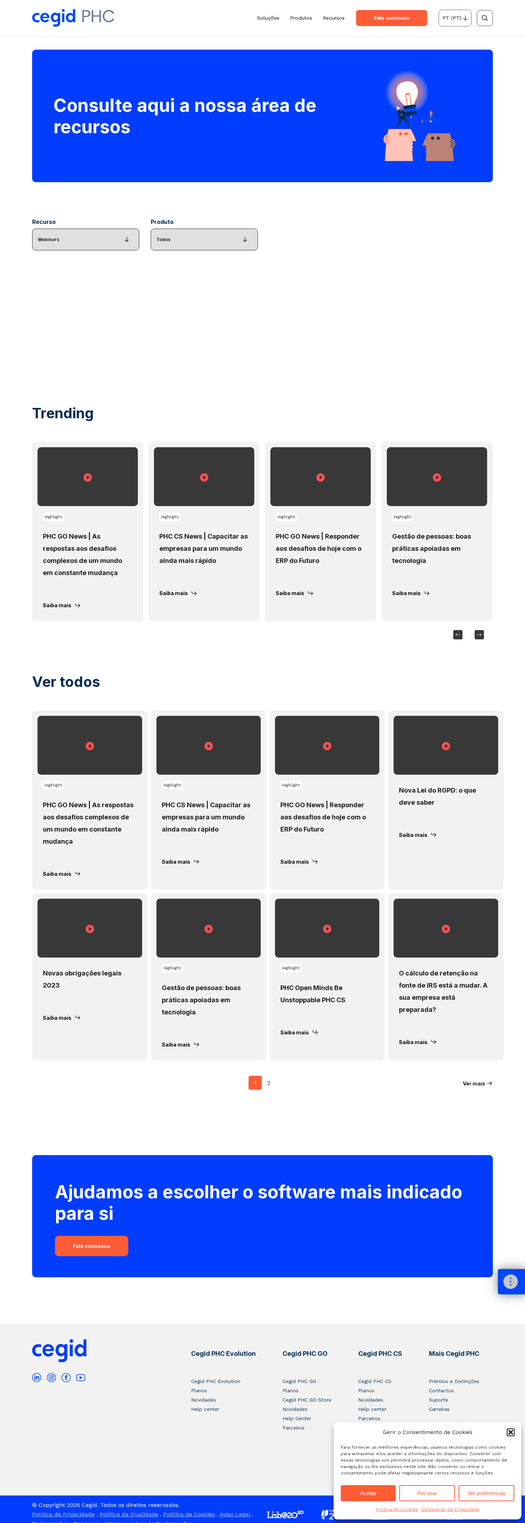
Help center (205, 1409)
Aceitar (368, 1493)
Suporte (438, 1400)
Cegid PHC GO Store (306, 1400)
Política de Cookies (397, 1509)
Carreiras (439, 1409)
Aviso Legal (235, 1514)
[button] (510, 1432)
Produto (162, 221)
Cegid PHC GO (305, 1353)
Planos (199, 1390)
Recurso (44, 221)
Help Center (296, 1418)
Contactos (441, 1390)
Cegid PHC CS (380, 1353)
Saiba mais (57, 605)
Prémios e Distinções (454, 1381)
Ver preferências (487, 1493)
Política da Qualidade (129, 1514)
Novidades (203, 1400)
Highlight (53, 516)
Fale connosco (91, 1246)
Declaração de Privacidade (450, 1509)
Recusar (427, 1493)
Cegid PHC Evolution (223, 1353)
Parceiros (293, 1427)
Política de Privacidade (63, 1514)
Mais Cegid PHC (454, 1353)
